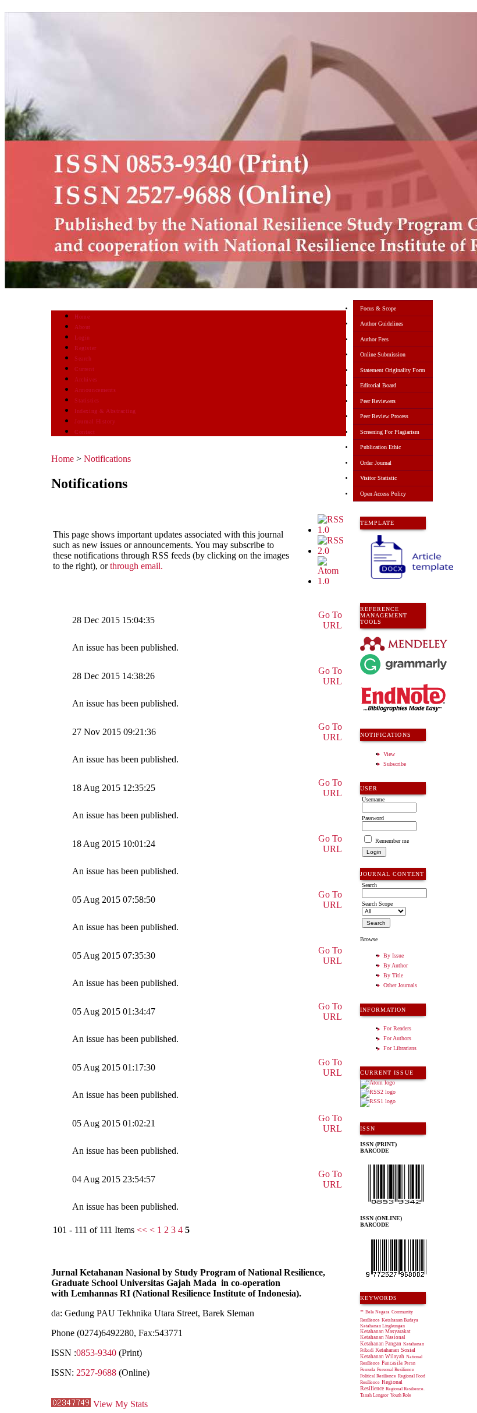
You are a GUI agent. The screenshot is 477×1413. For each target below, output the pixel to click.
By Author (395, 965)
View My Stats (120, 1404)
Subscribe (394, 764)
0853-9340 (96, 1353)
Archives (85, 379)
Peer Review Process (384, 416)
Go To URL (330, 620)
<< (142, 1230)
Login (82, 337)
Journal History (94, 421)
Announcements (95, 390)
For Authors (397, 1038)
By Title (393, 975)
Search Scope (377, 903)
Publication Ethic (380, 447)
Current (84, 369)
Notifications (107, 459)
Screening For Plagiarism (389, 432)
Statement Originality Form (392, 370)
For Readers (397, 1028)
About (82, 327)
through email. (136, 566)
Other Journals (400, 985)
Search (82, 358)
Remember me (392, 841)
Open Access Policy (383, 493)
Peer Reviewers (378, 401)
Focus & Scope (378, 308)
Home (82, 316)
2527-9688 (96, 1372)
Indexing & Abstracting (105, 411)
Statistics (86, 400)
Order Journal (375, 463)
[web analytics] (71, 1404)
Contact (84, 432)
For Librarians (400, 1048)
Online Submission (382, 354)
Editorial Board (378, 385)
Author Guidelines (381, 323)
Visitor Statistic (378, 478)
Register (85, 348)
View (389, 754)
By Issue (393, 955)
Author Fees (374, 339)
